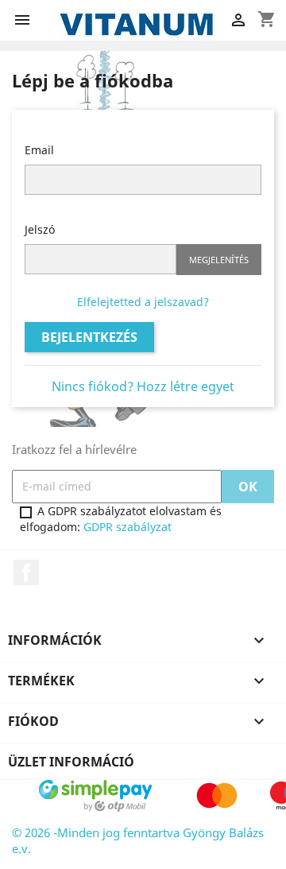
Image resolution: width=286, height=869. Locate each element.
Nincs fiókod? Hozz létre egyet (143, 386)
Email (39, 149)
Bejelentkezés (89, 337)
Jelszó (40, 229)
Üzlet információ (71, 761)
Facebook (26, 572)
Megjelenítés (219, 260)
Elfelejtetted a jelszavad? (143, 301)
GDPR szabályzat (127, 526)
